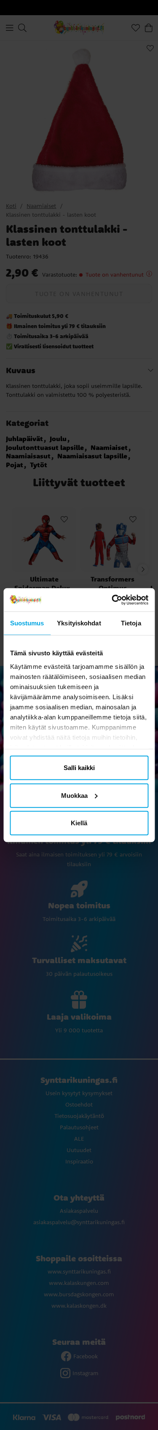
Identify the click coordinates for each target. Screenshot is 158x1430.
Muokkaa (74, 795)
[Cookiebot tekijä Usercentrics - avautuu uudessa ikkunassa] (112, 599)
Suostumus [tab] (27, 623)
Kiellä (79, 823)
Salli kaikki (79, 767)
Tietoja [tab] (131, 623)
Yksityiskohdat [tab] (79, 623)
